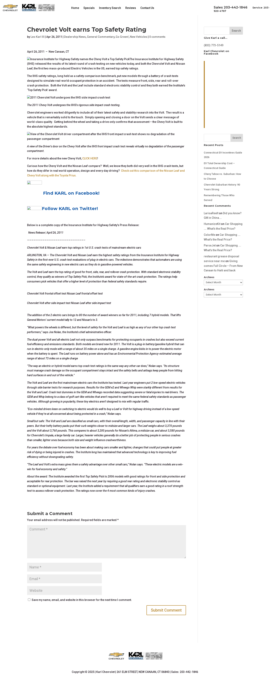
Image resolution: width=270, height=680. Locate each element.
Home (75, 8)
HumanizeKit (212, 223)
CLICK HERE (89, 158)
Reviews (130, 8)
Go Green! (122, 36)
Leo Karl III (37, 36)
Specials (89, 8)
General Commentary (100, 36)
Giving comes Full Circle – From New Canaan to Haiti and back (223, 265)
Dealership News (75, 36)
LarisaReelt (211, 213)
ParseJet (210, 245)
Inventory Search (110, 8)
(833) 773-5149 (213, 45)
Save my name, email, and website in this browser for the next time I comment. (82, 599)
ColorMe (209, 234)
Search (236, 30)
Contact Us (147, 8)
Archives (209, 277)
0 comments (157, 36)
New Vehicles (138, 36)
